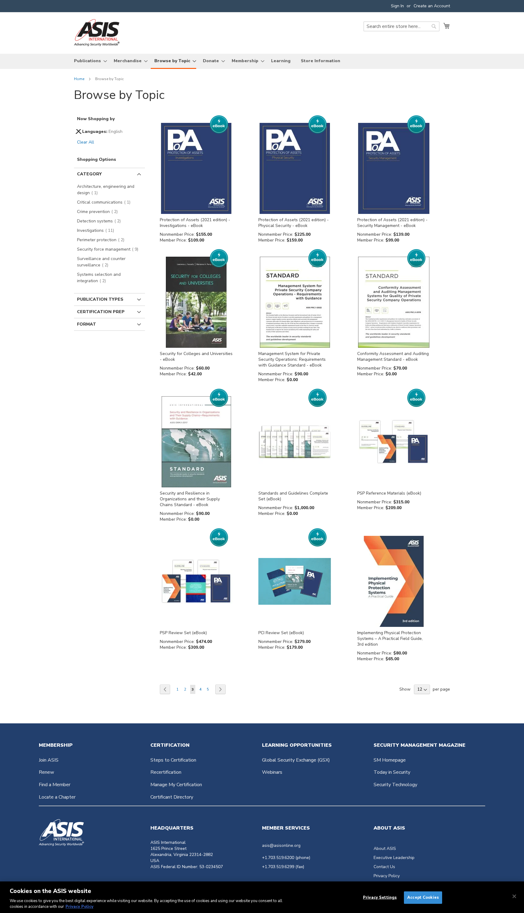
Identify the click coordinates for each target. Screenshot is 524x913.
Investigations (97, 230)
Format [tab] (86, 324)
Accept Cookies (423, 897)
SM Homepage (390, 760)
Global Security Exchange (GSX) (296, 760)
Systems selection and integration (99, 278)
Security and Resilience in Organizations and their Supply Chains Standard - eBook (190, 499)
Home (79, 78)
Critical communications (105, 202)
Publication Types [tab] (100, 299)
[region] (262, 897)
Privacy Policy (387, 876)
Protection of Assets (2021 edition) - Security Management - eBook (392, 222)
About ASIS (385, 848)
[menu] (262, 61)
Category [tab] (89, 174)
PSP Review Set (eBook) (183, 633)
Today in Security (392, 772)
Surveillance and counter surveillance (101, 262)
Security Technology (395, 784)
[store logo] (96, 32)
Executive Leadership (394, 858)
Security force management (109, 249)
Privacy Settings (380, 897)
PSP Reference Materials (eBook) (389, 493)
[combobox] (401, 26)
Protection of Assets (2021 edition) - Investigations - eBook (195, 222)
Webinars (272, 772)
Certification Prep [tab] (101, 312)
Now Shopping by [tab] (96, 119)
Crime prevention (99, 212)
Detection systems (100, 221)
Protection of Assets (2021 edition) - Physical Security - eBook (293, 222)
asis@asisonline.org (281, 845)
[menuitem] (88, 61)
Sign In (397, 6)
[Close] (514, 896)
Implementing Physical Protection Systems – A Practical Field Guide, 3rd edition (390, 638)
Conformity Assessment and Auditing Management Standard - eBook (393, 356)
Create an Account (432, 6)
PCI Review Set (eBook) (281, 633)
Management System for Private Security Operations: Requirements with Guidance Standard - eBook (292, 359)
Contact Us (384, 867)
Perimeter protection (102, 240)
